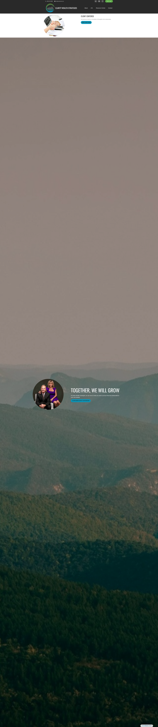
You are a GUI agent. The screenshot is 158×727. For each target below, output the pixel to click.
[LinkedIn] (95, 1)
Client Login (109, 1)
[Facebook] (102, 1)
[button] (86, 8)
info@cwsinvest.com (60, 1)
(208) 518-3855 (50, 1)
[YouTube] (99, 1)
